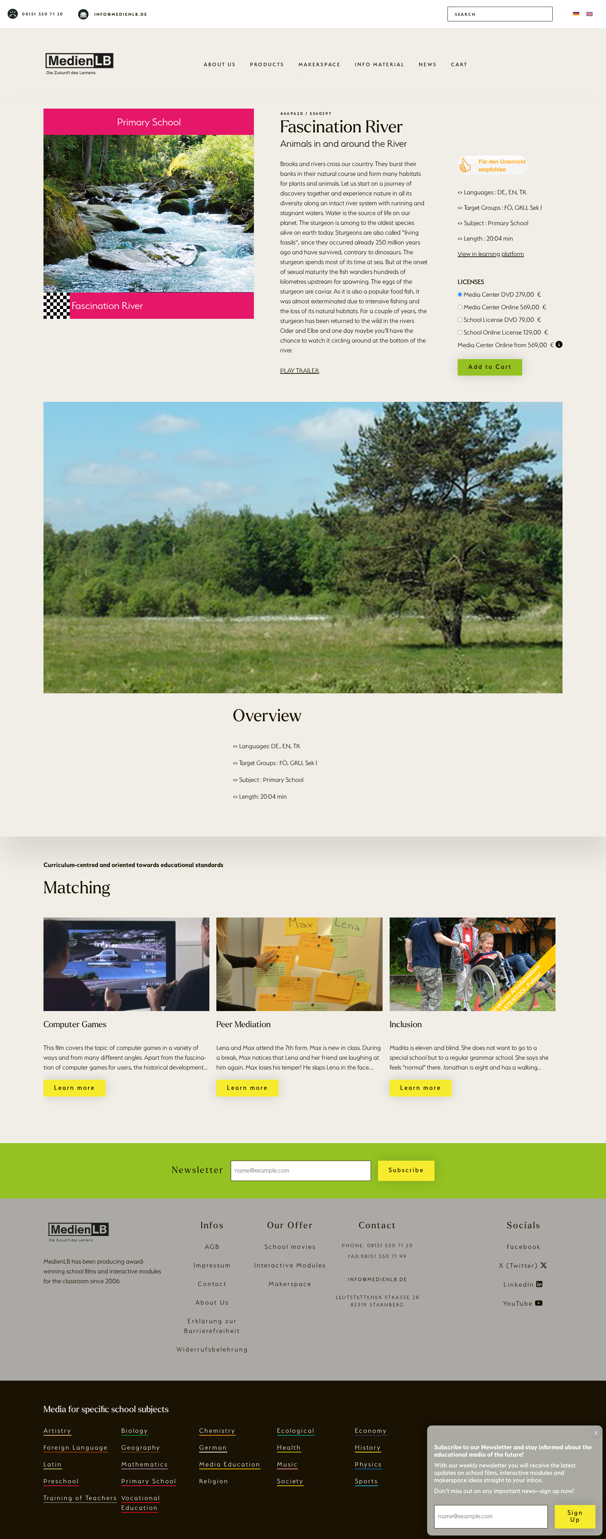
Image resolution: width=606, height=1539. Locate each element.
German (213, 1447)
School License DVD (502, 319)
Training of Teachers (80, 1498)
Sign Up (575, 1516)
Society (290, 1481)
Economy (371, 1430)
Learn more (74, 1087)
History (368, 1447)
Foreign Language (75, 1447)
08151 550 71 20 (42, 14)
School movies (290, 1246)
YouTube (518, 1303)
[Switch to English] (589, 14)
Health (289, 1447)
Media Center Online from (506, 345)
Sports (366, 1481)
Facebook (524, 1246)
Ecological (296, 1430)
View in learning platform (491, 253)
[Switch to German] (576, 14)
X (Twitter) (518, 1265)
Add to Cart (490, 366)
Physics (368, 1464)
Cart (459, 64)
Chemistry (217, 1430)
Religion (214, 1481)
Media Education (230, 1464)
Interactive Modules (290, 1265)
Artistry (57, 1430)
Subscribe (406, 1170)
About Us (220, 64)
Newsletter (198, 1170)
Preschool (61, 1481)
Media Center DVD (502, 294)
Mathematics (144, 1464)
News (428, 64)
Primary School (148, 1481)
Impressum (212, 1265)
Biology (134, 1430)
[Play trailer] (303, 547)
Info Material (380, 64)
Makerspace (319, 64)
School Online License (506, 332)
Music (287, 1464)
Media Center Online (505, 307)
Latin (52, 1464)
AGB (212, 1246)
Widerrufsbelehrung (212, 1349)
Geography (141, 1447)
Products (267, 64)
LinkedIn (519, 1284)
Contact (212, 1283)
